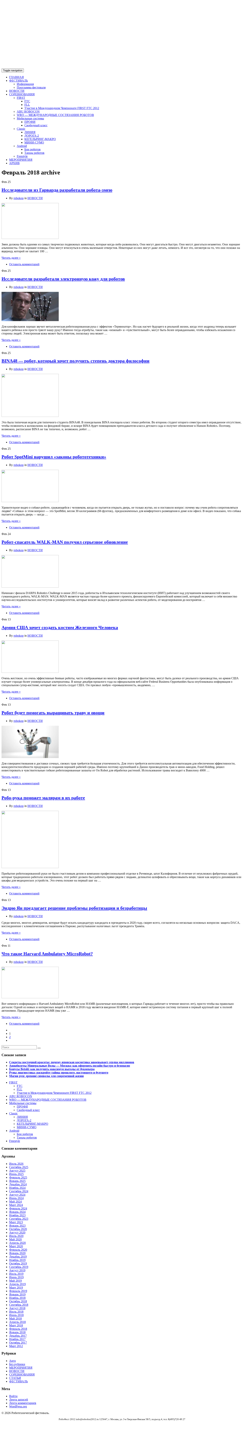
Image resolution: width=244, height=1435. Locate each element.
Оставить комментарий (24, 264)
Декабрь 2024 (18, 1184)
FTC (27, 101)
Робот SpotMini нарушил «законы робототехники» (54, 456)
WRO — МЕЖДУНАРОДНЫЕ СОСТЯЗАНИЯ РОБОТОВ (55, 115)
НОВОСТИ (16, 91)
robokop (19, 198)
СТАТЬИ (15, 1378)
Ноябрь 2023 (17, 1215)
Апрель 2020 (17, 1242)
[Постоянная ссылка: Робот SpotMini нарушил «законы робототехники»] (30, 501)
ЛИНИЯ (29, 132)
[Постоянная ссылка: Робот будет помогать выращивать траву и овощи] (30, 757)
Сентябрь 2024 (18, 1191)
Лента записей (18, 1399)
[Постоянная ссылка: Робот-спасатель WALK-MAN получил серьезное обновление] (30, 586)
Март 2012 (16, 1346)
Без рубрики (17, 1364)
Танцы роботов (34, 152)
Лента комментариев (22, 1403)
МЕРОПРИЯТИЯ (20, 159)
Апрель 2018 (17, 1322)
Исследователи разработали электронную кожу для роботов (63, 278)
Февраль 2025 (18, 1177)
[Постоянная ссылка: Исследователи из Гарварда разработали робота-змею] (30, 237)
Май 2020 (15, 1239)
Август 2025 (17, 1170)
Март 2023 (16, 1222)
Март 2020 (16, 1246)
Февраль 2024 (18, 1208)
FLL (27, 104)
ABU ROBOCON (28, 111)
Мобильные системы (30, 118)
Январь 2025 (17, 1181)
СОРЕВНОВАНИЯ (22, 94)
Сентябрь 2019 (18, 1267)
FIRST (21, 97)
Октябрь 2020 (18, 1229)
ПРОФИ (29, 121)
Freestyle (22, 156)
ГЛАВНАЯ (16, 77)
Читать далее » (11, 257)
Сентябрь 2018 (18, 1304)
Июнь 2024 (16, 1198)
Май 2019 (15, 1280)
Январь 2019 (17, 1294)
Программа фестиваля (31, 87)
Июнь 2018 (16, 1315)
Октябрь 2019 (18, 1263)
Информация (25, 84)
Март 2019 (16, 1287)
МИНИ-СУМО (34, 142)
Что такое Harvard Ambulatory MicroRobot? (47, 953)
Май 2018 (15, 1318)
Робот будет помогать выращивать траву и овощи (53, 712)
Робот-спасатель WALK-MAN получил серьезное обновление (65, 542)
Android (22, 146)
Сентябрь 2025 (18, 1167)
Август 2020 (17, 1232)
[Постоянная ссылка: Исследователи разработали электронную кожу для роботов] (30, 320)
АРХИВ (14, 163)
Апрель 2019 (17, 1284)
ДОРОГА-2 (31, 135)
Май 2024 (15, 1201)
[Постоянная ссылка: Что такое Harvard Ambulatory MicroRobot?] (30, 997)
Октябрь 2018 (18, 1301)
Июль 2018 (16, 1311)
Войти (13, 1396)
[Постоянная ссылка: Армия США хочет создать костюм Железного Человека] (30, 671)
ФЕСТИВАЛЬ (18, 80)
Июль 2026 (16, 1163)
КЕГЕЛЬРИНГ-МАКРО (40, 139)
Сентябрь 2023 (18, 1218)
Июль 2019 (16, 1273)
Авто (12, 1360)
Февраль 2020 (18, 1249)
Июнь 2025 (16, 1174)
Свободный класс (35, 125)
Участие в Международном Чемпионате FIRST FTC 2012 (61, 108)
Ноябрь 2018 (17, 1297)
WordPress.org (18, 1406)
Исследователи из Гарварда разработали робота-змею (57, 189)
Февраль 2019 (18, 1291)
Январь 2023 (17, 1225)
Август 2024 (17, 1194)
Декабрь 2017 (18, 1335)
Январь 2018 (17, 1332)
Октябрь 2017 (18, 1342)
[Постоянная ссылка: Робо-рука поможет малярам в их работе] (30, 867)
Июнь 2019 (16, 1277)
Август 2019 (17, 1270)
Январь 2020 (17, 1253)
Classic (21, 128)
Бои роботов (32, 149)
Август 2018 (17, 1308)
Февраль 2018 (18, 1328)
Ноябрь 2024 (17, 1187)
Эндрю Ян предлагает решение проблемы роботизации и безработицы (74, 908)
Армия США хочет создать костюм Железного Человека (60, 627)
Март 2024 (16, 1205)
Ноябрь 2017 (17, 1339)
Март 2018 (16, 1325)
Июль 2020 (16, 1236)
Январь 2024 (17, 1211)
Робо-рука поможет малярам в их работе (43, 797)
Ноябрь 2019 (17, 1260)
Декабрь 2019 (18, 1256)
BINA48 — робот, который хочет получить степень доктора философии (75, 360)
